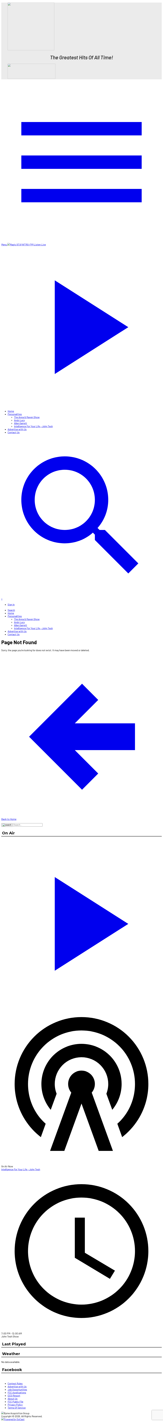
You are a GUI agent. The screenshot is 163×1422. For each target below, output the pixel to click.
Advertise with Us (17, 429)
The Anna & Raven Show (27, 417)
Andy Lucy (19, 420)
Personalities (15, 414)
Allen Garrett (20, 423)
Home (11, 411)
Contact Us (14, 432)
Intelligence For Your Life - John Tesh (33, 426)
